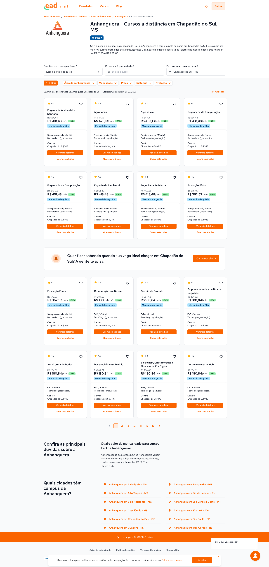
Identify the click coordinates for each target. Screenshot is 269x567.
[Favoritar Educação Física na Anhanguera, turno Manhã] (81, 283)
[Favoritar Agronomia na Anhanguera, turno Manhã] (174, 104)
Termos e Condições (150, 550)
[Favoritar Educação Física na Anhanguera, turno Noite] (221, 177)
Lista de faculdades (101, 16)
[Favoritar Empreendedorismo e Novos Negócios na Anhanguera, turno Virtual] (221, 283)
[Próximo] (159, 425)
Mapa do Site (172, 550)
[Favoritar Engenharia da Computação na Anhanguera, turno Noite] (221, 104)
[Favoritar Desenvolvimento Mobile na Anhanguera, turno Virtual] (127, 356)
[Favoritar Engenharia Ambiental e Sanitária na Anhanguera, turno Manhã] (81, 104)
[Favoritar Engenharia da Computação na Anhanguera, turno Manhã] (81, 177)
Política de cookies (125, 550)
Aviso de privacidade (100, 550)
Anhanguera (121, 16)
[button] (255, 556)
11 (141, 425)
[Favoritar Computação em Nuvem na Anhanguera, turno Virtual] (127, 283)
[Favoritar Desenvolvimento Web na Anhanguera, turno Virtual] (221, 356)
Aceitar (202, 560)
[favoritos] (206, 6)
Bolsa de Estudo (52, 16)
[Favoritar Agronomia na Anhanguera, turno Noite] (127, 104)
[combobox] (134, 72)
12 (147, 425)
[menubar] (100, 6)
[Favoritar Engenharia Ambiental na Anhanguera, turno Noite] (127, 177)
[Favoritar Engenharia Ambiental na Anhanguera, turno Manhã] (174, 177)
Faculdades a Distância (75, 16)
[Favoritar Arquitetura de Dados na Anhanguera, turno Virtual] (81, 356)
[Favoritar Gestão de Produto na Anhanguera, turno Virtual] (174, 283)
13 (153, 425)
